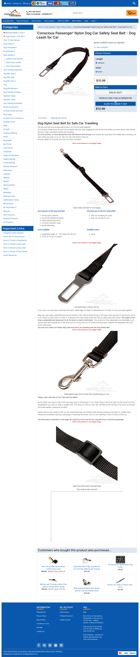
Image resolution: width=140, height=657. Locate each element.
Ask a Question (102, 47)
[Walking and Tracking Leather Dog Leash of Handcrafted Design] (53, 580)
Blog (86, 21)
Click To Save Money (11, 40)
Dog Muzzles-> (9, 51)
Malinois (6, 178)
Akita (5, 125)
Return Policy (41, 620)
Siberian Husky (9, 196)
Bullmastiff (7, 140)
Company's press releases (13, 233)
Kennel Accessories (10, 107)
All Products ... (9, 222)
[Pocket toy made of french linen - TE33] (120, 580)
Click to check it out (115, 104)
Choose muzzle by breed (13, 111)
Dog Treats (7, 114)
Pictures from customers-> (13, 118)
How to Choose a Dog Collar (14, 248)
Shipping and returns (59, 118)
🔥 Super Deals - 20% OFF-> (14, 36)
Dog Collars (36, 21)
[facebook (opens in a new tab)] (39, 645)
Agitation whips (9, 96)
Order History (64, 612)
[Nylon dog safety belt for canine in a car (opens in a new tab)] (87, 454)
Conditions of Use (43, 623)
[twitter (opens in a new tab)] (44, 645)
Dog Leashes (49, 21)
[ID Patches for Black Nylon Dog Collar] (120, 559)
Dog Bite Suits (8, 77)
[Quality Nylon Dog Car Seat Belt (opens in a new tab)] (87, 175)
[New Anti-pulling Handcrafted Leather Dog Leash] (53, 560)
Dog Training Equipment (12, 70)
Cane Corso (8, 148)
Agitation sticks (9, 99)
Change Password (66, 616)
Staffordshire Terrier (11, 200)
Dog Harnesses (22, 21)
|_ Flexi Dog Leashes (11, 66)
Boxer (5, 137)
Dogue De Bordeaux (11, 155)
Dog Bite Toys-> (9, 81)
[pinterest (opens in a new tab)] (50, 645)
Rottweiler (7, 192)
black (100, 72)
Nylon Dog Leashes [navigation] (64, 27)
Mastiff (6, 181)
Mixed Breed (8, 204)
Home (8, 3)
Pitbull (5, 189)
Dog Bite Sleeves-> (10, 88)
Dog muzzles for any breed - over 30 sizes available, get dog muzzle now (93, 629)
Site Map (40, 627)
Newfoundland (9, 185)
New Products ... (9, 215)
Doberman (7, 152)
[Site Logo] (12, 13)
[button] (134, 3)
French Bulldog (9, 163)
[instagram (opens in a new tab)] (61, 645)
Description (42, 118)
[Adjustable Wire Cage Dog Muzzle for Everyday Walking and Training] (86, 560)
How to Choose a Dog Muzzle (15, 240)
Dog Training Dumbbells (12, 103)
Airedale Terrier (9, 122)
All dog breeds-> (9, 207)
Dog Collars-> (8, 44)
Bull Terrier (7, 144)
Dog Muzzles (8, 21)
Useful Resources (10, 255)
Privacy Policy (41, 616)
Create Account (65, 620)
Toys (5, 85)
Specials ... (7, 211)
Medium (101, 63)
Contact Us (17, 3)
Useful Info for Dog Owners (14, 237)
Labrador (6, 174)
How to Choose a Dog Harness (15, 251)
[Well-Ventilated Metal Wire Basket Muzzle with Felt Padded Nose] (86, 582)
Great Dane (7, 170)
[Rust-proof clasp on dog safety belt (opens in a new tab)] (87, 275)
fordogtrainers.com (30, 654)
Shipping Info (41, 612)
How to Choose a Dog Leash (14, 244)
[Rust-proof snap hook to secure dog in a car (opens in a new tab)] (87, 361)
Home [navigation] (40, 27)
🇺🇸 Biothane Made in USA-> (14, 33)
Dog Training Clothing (11, 92)
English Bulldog (9, 159)
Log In (27, 3)
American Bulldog (10, 133)
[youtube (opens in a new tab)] (56, 645)
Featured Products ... (11, 218)
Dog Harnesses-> (10, 47)
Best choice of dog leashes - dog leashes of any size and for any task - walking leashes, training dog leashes (93, 619)
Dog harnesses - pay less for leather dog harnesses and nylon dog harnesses (93, 637)
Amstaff (6, 129)
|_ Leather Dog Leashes (13, 59)
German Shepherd (10, 166)
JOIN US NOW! (63, 21)
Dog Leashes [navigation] (50, 27)
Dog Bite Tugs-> (9, 74)
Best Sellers (76, 21)
